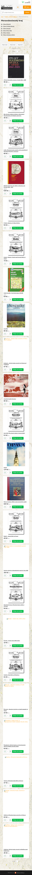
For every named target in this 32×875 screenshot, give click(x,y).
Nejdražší (20, 45)
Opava (5, 467)
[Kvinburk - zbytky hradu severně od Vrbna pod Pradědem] (16, 350)
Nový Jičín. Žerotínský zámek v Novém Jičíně (14, 433)
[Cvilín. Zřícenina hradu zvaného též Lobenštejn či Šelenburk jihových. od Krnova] (16, 137)
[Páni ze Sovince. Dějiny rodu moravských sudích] (16, 488)
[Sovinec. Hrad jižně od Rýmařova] (16, 662)
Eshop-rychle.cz (20, 872)
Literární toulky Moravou (10, 399)
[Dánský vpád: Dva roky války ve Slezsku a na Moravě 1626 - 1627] (16, 172)
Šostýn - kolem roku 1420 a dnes (12, 640)
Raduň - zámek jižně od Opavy (11, 536)
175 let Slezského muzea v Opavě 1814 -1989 (15, 80)
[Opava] (16, 454)
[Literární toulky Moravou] (16, 386)
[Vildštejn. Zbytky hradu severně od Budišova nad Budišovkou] (16, 836)
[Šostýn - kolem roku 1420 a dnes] (16, 627)
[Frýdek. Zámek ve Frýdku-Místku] (16, 210)
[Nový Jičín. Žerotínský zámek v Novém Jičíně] (16, 420)
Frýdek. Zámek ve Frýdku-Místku (12, 223)
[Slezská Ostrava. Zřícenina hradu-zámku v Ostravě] (16, 591)
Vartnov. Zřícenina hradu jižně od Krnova (13, 780)
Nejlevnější (12, 45)
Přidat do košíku (17, 85)
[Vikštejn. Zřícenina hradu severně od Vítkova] (16, 802)
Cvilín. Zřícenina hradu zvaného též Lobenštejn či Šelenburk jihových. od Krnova (15, 150)
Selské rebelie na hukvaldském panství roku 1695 (16, 570)
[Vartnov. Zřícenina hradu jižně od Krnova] (16, 767)
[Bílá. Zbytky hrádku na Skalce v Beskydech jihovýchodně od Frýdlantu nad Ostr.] (16, 101)
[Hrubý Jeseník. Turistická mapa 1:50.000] (16, 280)
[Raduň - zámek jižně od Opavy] (16, 523)
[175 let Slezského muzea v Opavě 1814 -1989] (16, 67)
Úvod (2, 16)
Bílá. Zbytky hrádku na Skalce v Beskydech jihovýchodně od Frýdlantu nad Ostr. (14, 115)
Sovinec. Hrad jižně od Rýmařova (11, 675)
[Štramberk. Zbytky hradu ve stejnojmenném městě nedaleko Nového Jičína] (16, 732)
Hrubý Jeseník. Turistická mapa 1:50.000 (13, 293)
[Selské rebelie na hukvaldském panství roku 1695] (16, 557)
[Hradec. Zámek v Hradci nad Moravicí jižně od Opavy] (16, 244)
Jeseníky (6, 328)
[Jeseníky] (16, 315)
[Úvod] (7, 7)
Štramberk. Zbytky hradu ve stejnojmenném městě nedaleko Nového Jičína (15, 745)
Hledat (27, 12)
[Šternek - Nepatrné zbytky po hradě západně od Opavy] (16, 696)
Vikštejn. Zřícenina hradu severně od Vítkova (15, 815)
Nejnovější (4, 45)
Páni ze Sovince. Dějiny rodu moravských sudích (15, 501)
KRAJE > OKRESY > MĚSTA (11, 16)
